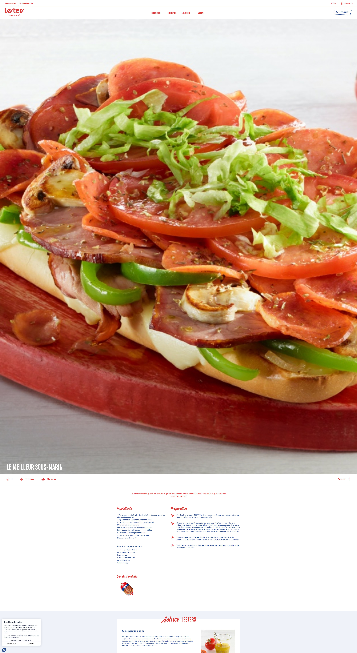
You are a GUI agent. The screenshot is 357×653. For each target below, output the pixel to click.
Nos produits (155, 13)
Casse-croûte (343, 13)
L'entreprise (186, 13)
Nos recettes (172, 13)
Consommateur (10, 3)
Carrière (201, 13)
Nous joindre (348, 3)
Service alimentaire (26, 3)
